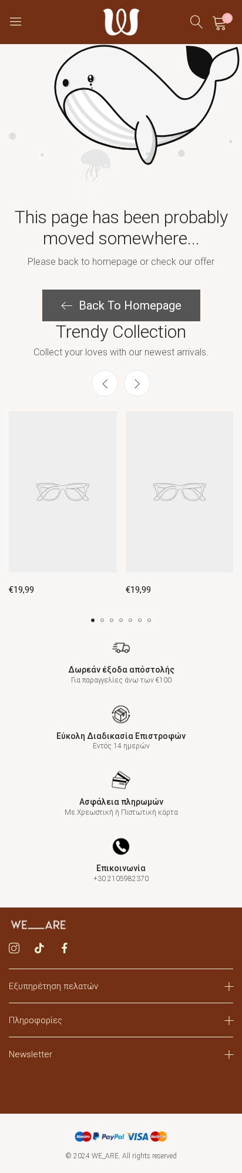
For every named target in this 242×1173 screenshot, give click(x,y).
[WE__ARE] (121, 22)
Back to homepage (130, 305)
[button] (137, 383)
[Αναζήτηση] (196, 22)
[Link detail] (14, 948)
